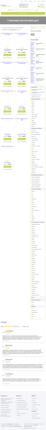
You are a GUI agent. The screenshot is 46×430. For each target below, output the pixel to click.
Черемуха (33, 218)
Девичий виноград (35, 235)
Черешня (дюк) (34, 116)
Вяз (32, 195)
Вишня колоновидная (35, 181)
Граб (32, 197)
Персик (33, 112)
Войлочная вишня (35, 140)
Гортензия (33, 234)
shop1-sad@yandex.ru (23, 7)
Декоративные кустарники (37, 222)
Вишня (33, 108)
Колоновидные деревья (36, 174)
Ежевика (33, 144)
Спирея (33, 285)
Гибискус (33, 232)
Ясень (33, 219)
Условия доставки (36, 404)
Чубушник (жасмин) (35, 295)
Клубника (33, 155)
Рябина (33, 204)
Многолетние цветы (36, 300)
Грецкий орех (34, 198)
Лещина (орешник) (35, 210)
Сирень (33, 279)
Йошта (33, 149)
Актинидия (34, 130)
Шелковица (34, 124)
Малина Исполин (40, 73)
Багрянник (33, 226)
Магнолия (33, 270)
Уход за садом (35, 413)
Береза (33, 191)
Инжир (33, 103)
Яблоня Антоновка (40, 48)
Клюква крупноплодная (36, 134)
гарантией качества (18, 426)
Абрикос (33, 105)
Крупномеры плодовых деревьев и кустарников (38, 92)
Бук (32, 193)
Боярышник (34, 262)
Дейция (33, 264)
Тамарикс (33, 293)
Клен (32, 208)
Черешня (33, 118)
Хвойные (33, 306)
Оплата (25, 1)
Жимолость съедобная (36, 145)
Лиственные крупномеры (36, 94)
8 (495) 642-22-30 (23, 4)
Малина (33, 161)
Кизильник (34, 241)
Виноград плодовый (35, 132)
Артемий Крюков (9, 330)
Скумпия (33, 291)
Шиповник (33, 172)
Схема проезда (5, 407)
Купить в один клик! (7, 57)
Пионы (33, 302)
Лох (32, 214)
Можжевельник (34, 312)
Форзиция (33, 289)
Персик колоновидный (36, 177)
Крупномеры (34, 87)
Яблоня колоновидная (36, 186)
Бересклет (34, 260)
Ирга (32, 147)
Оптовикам (34, 402)
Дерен (33, 266)
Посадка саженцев (36, 418)
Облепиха (33, 163)
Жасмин (33, 237)
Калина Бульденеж (35, 274)
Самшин (33, 277)
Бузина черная (34, 138)
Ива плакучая (34, 206)
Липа (32, 212)
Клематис (33, 243)
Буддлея (33, 228)
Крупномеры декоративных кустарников (37, 90)
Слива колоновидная (35, 182)
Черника (33, 170)
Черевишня (34, 122)
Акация (33, 256)
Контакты (43, 1)
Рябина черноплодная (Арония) (37, 166)
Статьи (38, 1)
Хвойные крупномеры (36, 96)
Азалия (33, 253)
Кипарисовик (34, 310)
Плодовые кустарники (36, 128)
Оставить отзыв (25, 326)
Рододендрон (34, 247)
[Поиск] (37, 10)
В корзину (7, 55)
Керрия (33, 239)
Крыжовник (34, 157)
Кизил (33, 153)
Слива (33, 120)
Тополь (33, 216)
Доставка (30, 1)
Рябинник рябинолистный (36, 249)
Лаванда (33, 251)
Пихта (33, 314)
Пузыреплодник (35, 245)
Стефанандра (34, 287)
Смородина (34, 168)
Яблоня (33, 126)
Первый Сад (10, 423)
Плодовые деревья (35, 99)
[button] (13, 34)
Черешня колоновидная (36, 184)
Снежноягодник (34, 283)
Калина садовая (35, 151)
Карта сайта (35, 409)
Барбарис (33, 258)
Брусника (33, 136)
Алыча (33, 107)
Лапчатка (33, 268)
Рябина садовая (35, 114)
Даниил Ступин (8, 345)
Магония (33, 272)
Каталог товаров (22, 13)
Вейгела (33, 230)
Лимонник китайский (35, 159)
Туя (32, 318)
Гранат (33, 101)
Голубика (33, 142)
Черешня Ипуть (39, 43)
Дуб (32, 200)
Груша (33, 110)
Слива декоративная (35, 281)
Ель (32, 308)
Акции (22, 1)
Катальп (33, 202)
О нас (35, 1)
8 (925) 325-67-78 (23, 5)
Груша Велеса (39, 67)
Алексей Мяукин (9, 373)
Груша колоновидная (35, 179)
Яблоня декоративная (36, 224)
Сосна (33, 316)
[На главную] (3, 5)
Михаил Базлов (8, 359)
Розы (32, 297)
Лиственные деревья (36, 189)
